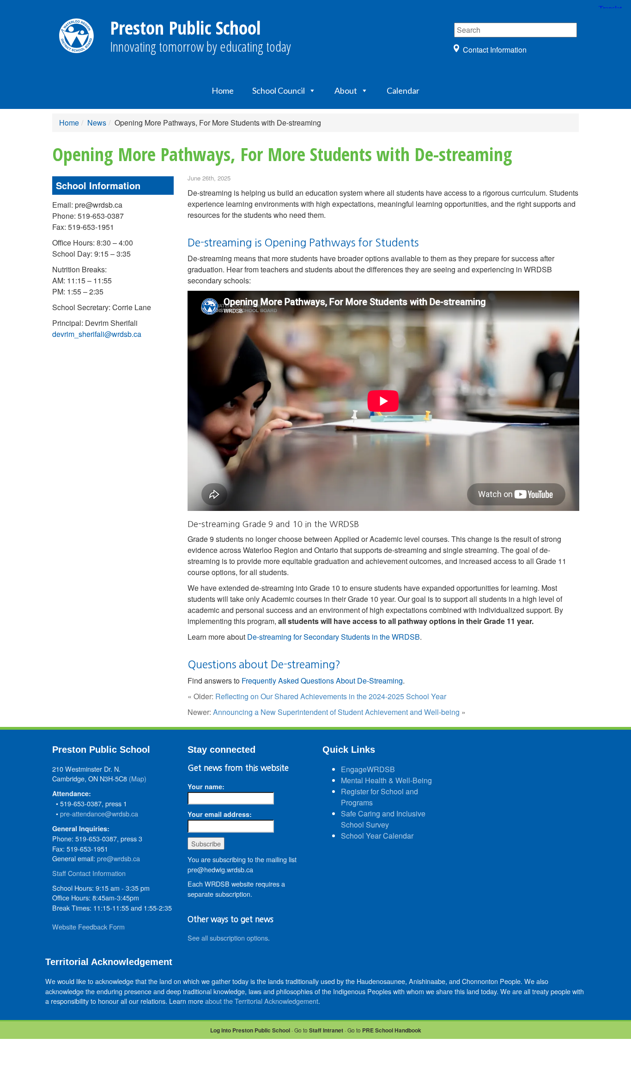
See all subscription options (228, 937)
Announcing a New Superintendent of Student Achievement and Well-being (336, 712)
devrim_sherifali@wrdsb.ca (96, 334)
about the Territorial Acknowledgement (261, 1001)
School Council (278, 90)
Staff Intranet (326, 1030)
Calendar (403, 90)
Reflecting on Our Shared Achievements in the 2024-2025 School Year (330, 696)
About (345, 90)
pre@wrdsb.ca (118, 858)
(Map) (137, 778)
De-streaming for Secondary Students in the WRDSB (333, 636)
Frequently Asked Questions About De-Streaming (322, 680)
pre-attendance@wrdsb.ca (99, 813)
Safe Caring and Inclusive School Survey (383, 819)
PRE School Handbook (391, 1030)
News (96, 122)
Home (223, 90)
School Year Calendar (377, 835)
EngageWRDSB (368, 769)
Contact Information (495, 49)
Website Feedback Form (88, 926)
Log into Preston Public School (250, 1030)
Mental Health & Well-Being (386, 780)
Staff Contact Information (89, 873)
